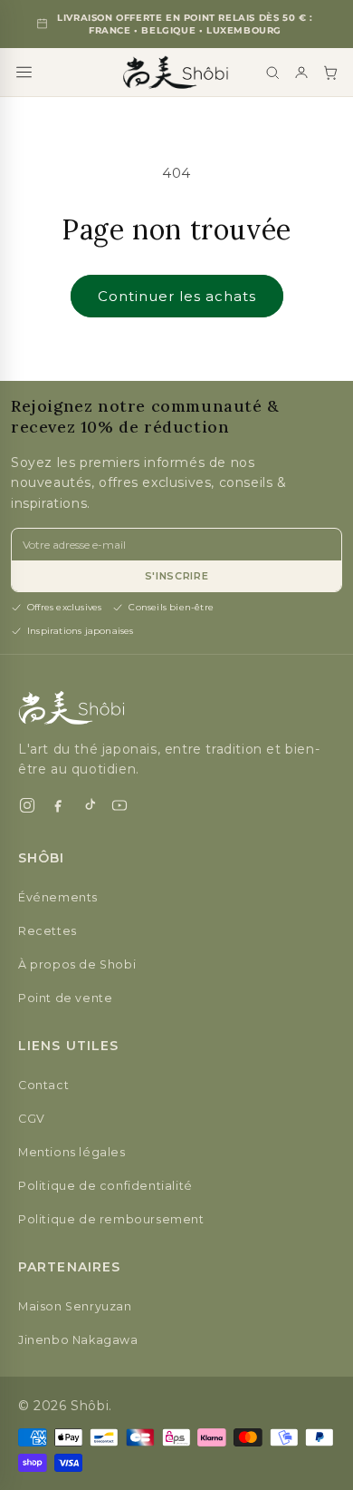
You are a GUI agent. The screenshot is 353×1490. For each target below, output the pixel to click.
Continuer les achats (177, 296)
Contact (43, 1085)
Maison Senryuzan (75, 1306)
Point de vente (65, 998)
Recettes (47, 931)
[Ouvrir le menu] (23, 72)
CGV (31, 1118)
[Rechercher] (272, 72)
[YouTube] (119, 805)
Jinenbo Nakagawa (78, 1340)
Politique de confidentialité (105, 1186)
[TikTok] (89, 805)
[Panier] (330, 72)
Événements (58, 897)
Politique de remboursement (111, 1219)
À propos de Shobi (77, 964)
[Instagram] (27, 805)
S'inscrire (177, 576)
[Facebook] (58, 805)
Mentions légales (72, 1152)
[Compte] (301, 72)
